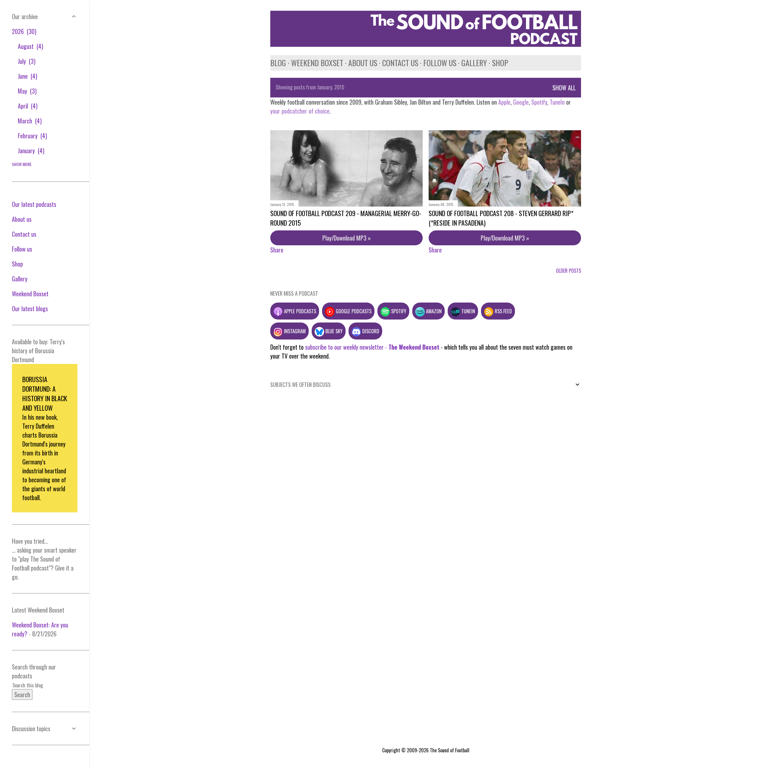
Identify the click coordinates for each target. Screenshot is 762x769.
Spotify (539, 101)
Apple (504, 101)
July (26, 61)
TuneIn (557, 101)
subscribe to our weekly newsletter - (372, 346)
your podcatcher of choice (300, 110)
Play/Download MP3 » (346, 237)
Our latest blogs (30, 308)
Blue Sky (333, 331)
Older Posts (568, 270)
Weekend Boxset (317, 63)
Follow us (439, 63)
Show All (564, 87)
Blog (278, 63)
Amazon (433, 311)
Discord (370, 331)
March (29, 120)
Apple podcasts (299, 311)
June (26, 76)
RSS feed (503, 311)
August (29, 46)
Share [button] (276, 249)
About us (362, 63)
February (31, 135)
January (30, 150)
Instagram (294, 331)
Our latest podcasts (34, 204)
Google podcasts (353, 311)
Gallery (474, 63)
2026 (23, 31)
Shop (500, 63)
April (27, 105)
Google (520, 101)
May (26, 90)
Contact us (400, 63)
